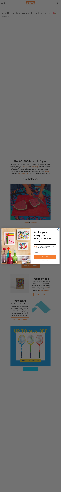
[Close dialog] (57, 229)
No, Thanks (45, 260)
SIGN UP (45, 256)
